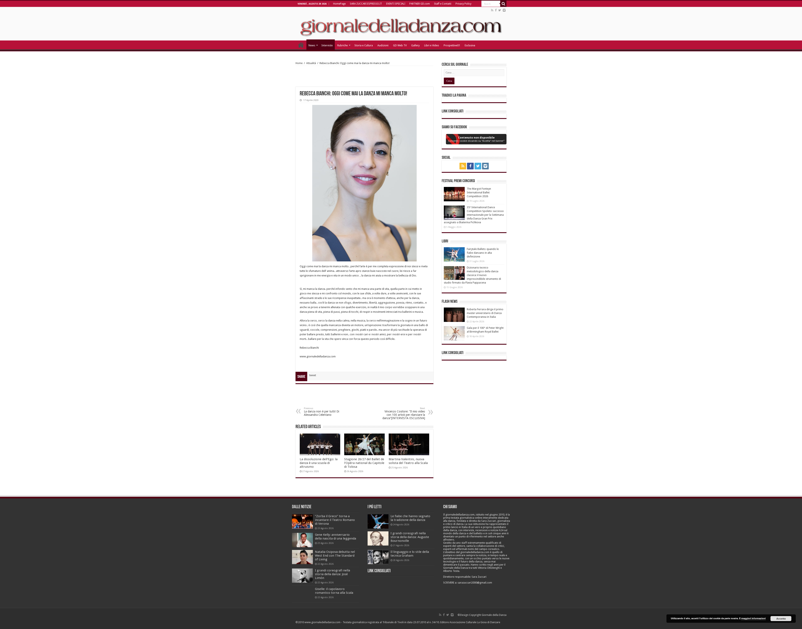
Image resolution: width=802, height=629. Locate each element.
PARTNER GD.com (419, 3)
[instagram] (504, 10)
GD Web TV (400, 45)
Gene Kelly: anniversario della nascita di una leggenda (335, 536)
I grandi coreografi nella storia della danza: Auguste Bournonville (410, 537)
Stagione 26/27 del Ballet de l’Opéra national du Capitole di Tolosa (364, 463)
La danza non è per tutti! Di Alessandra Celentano (321, 411)
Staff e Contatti (442, 3)
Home (299, 63)
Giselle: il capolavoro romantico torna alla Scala (334, 591)
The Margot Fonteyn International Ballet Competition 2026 (479, 192)
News (311, 45)
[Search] (503, 4)
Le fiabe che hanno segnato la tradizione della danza (410, 518)
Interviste (327, 45)
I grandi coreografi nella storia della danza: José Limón (332, 574)
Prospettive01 (452, 45)
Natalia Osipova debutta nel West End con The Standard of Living (335, 555)
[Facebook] (496, 10)
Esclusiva (470, 45)
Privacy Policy (463, 3)
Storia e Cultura (363, 45)
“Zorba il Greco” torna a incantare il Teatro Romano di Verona (335, 520)
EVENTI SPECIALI (395, 3)
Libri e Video (431, 45)
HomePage (339, 3)
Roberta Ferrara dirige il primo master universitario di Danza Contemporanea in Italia (485, 313)
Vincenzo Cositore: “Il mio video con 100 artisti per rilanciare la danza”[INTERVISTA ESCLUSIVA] (403, 413)
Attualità (311, 63)
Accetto (781, 618)
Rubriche (342, 45)
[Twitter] (499, 10)
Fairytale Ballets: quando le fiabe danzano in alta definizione (483, 252)
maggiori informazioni (753, 618)
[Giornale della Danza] (401, 23)
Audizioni (382, 45)
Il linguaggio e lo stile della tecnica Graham (410, 553)
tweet (312, 375)
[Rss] (492, 10)
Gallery (415, 45)
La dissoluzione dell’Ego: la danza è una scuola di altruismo (319, 463)
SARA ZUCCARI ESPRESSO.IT (366, 3)
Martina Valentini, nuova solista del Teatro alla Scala (408, 461)
